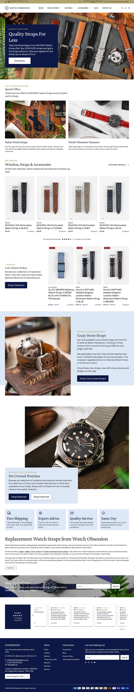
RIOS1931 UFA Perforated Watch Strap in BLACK (18, 227)
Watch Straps (53, 8)
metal (38, 551)
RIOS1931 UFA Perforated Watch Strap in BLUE (113, 227)
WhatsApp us (12, 665)
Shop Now (19, 60)
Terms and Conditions (71, 659)
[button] (33, 615)
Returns (47, 663)
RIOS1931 (7, 223)
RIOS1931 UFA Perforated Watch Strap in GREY (81, 227)
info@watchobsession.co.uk (17, 660)
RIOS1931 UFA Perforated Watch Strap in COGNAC (50, 227)
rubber (27, 551)
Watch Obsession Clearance (84, 142)
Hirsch (78, 287)
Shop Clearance (16, 285)
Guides (46, 653)
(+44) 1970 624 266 (14, 662)
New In (41, 8)
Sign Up (116, 586)
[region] (80, 615)
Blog (96, 8)
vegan (21, 551)
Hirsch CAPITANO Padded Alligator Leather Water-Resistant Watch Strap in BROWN (115, 295)
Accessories (83, 8)
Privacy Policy (68, 656)
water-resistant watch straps (56, 551)
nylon (33, 551)
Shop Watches (18, 496)
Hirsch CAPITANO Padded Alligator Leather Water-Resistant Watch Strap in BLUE (88, 295)
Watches (68, 8)
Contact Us (107, 8)
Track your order (50, 659)
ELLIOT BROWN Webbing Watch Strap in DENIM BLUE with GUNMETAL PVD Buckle (61, 294)
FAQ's (46, 649)
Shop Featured (41, 496)
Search (47, 669)
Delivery (47, 656)
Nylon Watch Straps (16, 142)
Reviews (47, 666)
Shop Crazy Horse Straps (93, 378)
